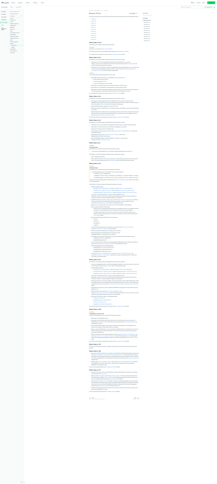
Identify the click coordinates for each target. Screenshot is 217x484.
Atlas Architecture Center (4, 29)
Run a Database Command (14, 32)
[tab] (11, 6)
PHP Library (106, 10)
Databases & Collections (14, 23)
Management (3, 19)
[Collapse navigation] (24, 482)
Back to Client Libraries (15, 11)
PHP (102, 10)
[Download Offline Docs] (21, 482)
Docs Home (91, 10)
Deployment (3, 14)
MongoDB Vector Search (14, 36)
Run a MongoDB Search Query (113, 283)
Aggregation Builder (104, 202)
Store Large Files (97, 215)
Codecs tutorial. (103, 373)
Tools (2, 25)
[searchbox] (192, 7)
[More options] (136, 13)
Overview (11, 18)
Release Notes (13, 45)
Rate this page (145, 13)
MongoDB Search (13, 34)
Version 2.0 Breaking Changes (122, 179)
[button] (193, 2)
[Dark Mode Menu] (214, 7)
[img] (143, 15)
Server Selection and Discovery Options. (106, 115)
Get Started (211, 2)
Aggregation (12, 27)
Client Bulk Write (112, 160)
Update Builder (103, 104)
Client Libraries (97, 10)
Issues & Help (12, 52)
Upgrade (12, 47)
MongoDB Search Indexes (132, 337)
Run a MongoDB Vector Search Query (130, 283)
